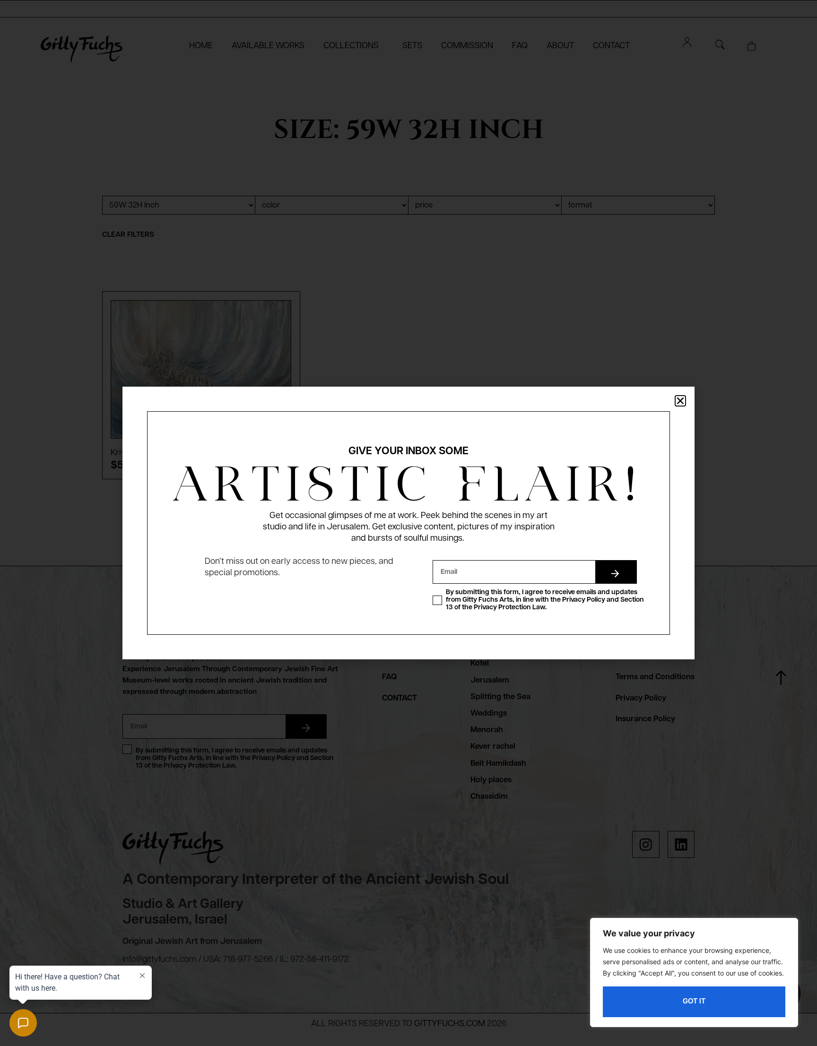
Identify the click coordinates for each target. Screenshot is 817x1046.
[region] (694, 972)
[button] (680, 401)
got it (694, 1001)
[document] (408, 523)
